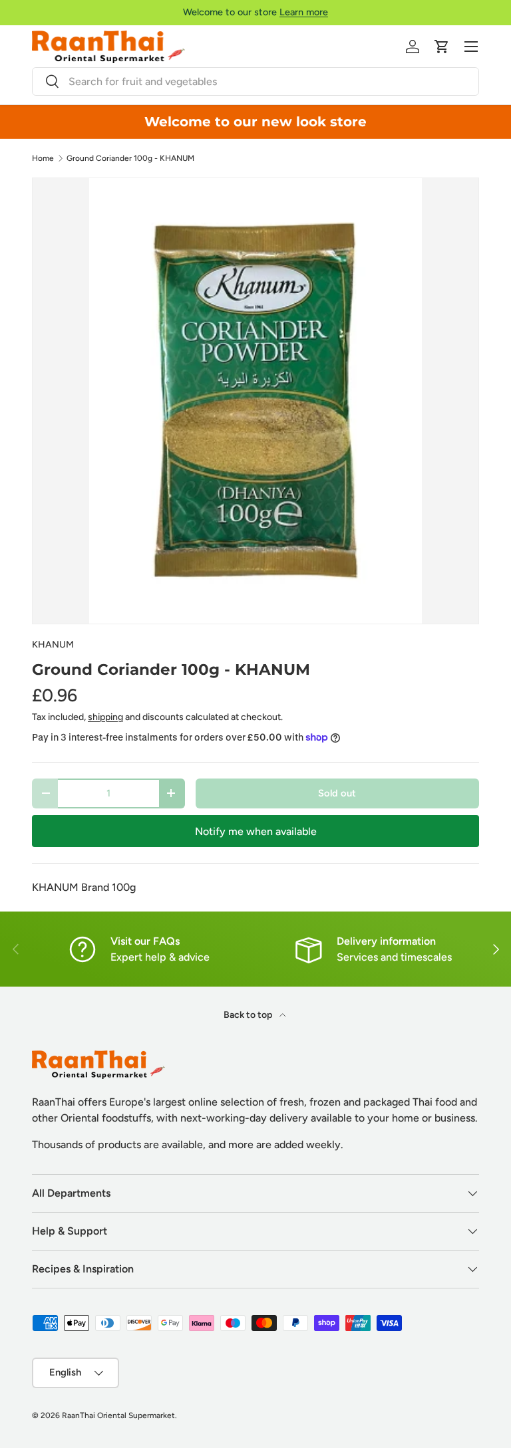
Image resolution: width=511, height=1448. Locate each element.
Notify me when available (256, 831)
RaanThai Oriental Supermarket (118, 1415)
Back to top (249, 1015)
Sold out (337, 793)
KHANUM (53, 644)
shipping (105, 717)
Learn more (303, 12)
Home (43, 158)
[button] (441, 46)
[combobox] (255, 81)
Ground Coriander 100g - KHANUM (130, 158)
